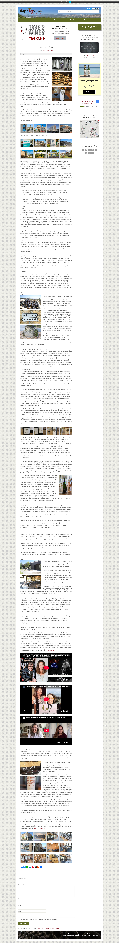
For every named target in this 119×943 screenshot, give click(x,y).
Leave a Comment (50, 50)
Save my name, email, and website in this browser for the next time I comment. (37, 919)
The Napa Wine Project (31, 11)
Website (20, 911)
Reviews (26, 872)
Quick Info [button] (25, 54)
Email (20, 905)
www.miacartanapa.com (39, 828)
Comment (21, 884)
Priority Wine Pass (92, 56)
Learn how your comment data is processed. (48, 928)
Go (70, 1)
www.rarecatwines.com (50, 650)
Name (20, 899)
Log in (97, 933)
